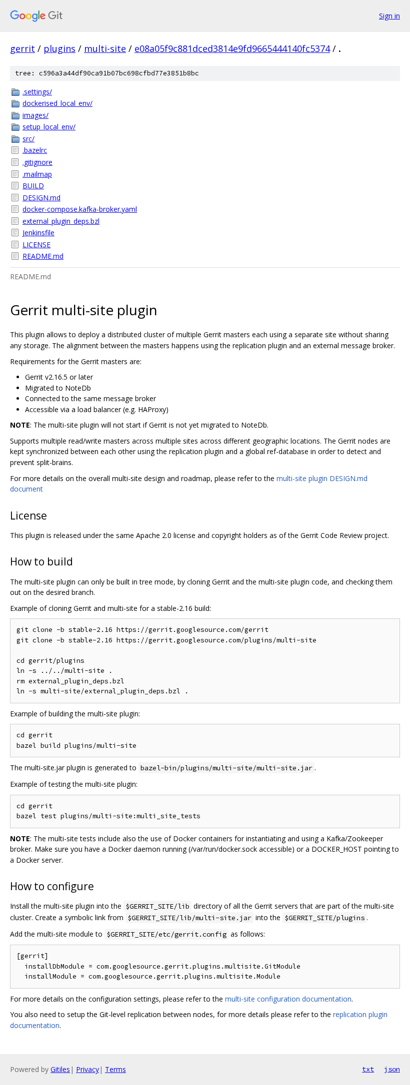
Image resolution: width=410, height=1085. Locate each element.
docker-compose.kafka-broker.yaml (79, 209)
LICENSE (36, 244)
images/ (35, 115)
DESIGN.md (41, 197)
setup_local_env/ (49, 126)
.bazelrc (34, 150)
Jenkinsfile (38, 232)
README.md (43, 256)
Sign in (389, 15)
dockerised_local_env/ (57, 103)
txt (368, 1069)
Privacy (87, 1069)
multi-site (105, 48)
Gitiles (60, 1069)
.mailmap (37, 174)
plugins (60, 48)
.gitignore (37, 162)
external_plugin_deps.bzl (61, 221)
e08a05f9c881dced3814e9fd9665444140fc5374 (232, 48)
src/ (28, 138)
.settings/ (37, 91)
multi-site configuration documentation (288, 999)
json (392, 1069)
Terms (115, 1069)
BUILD (33, 185)
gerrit (22, 48)
